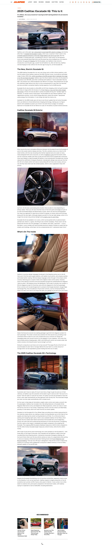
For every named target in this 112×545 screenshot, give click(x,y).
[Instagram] (84, 2)
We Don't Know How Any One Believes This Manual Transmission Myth (22, 533)
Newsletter (97, 2)
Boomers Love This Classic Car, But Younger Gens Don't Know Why (49, 532)
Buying (62, 2)
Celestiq (32, 61)
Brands (47, 2)
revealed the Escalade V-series (33, 54)
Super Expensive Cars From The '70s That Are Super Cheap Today (35, 532)
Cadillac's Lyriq (49, 154)
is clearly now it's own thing (50, 217)
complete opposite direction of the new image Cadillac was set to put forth (38, 55)
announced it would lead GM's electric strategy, (47, 52)
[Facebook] (70, 2)
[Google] (87, 2)
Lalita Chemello (22, 19)
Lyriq (26, 61)
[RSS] (89, 2)
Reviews (41, 2)
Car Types (55, 2)
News (35, 2)
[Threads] (81, 2)
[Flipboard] (76, 2)
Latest (30, 2)
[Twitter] (78, 2)
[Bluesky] (73, 2)
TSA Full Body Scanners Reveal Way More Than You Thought (62, 532)
